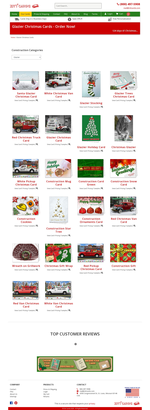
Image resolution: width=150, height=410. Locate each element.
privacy (92, 403)
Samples (32, 100)
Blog (86, 14)
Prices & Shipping (41, 14)
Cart (121, 14)
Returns (46, 396)
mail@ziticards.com (132, 8)
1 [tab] (75, 344)
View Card (18, 100)
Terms (95, 14)
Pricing (25, 100)
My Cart (46, 394)
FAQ (66, 14)
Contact (56, 14)
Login (109, 14)
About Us (75, 14)
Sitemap (13, 396)
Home (14, 14)
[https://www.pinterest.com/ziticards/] (128, 14)
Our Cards (25, 14)
